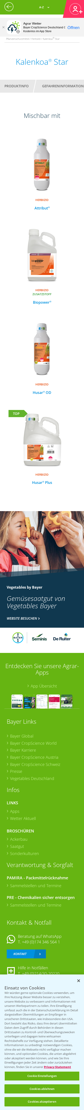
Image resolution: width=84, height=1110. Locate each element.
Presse (16, 771)
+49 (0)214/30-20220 (40, 973)
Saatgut (17, 846)
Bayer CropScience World (33, 743)
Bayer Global (21, 736)
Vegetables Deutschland (32, 778)
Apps (14, 811)
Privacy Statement (57, 1067)
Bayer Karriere (23, 750)
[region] (42, 1042)
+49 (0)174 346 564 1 (41, 942)
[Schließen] (3, 27)
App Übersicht (44, 686)
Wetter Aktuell (23, 818)
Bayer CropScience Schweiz (35, 764)
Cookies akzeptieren (42, 1102)
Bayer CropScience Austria (34, 757)
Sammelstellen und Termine (35, 885)
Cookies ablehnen (42, 1089)
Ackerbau (19, 839)
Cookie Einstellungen (42, 1076)
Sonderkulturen (24, 853)
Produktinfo (16, 86)
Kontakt (19, 954)
